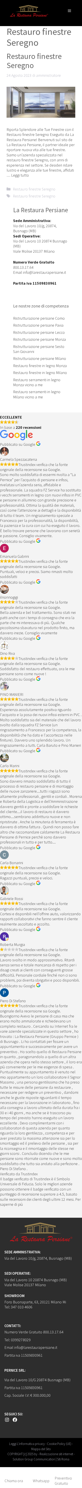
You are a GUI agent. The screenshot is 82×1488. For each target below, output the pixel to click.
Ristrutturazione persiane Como (39, 318)
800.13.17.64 (23, 267)
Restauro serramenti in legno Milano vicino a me (36, 394)
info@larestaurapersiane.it (44, 272)
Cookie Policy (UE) (59, 1444)
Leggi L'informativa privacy (27, 1444)
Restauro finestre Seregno (34, 61)
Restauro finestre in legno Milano (40, 372)
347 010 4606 (21, 1306)
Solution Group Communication (34, 1459)
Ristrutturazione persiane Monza (39, 339)
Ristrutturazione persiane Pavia (38, 325)
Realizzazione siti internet (56, 1454)
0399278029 (21, 1339)
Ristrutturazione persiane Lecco (39, 332)
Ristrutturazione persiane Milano (39, 358)
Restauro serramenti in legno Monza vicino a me (36, 382)
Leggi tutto (20, 175)
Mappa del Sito (41, 1449)
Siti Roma (63, 1459)
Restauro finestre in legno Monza (40, 365)
